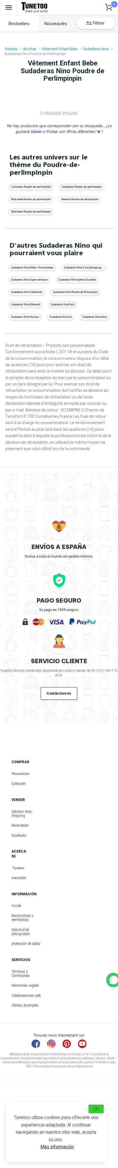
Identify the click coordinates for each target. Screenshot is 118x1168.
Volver (37, 131)
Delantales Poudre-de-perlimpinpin (31, 211)
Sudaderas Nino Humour (25, 316)
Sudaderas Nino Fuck (62, 304)
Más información (57, 1147)
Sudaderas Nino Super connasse (29, 279)
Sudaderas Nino (96, 49)
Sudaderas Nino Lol (61, 316)
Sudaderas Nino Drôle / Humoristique (32, 267)
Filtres (98, 23)
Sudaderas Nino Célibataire (26, 292)
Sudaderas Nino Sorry (94, 316)
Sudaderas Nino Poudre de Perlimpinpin (75, 292)
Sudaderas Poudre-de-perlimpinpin (82, 186)
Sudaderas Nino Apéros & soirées (77, 279)
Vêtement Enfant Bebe (60, 49)
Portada (11, 49)
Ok (96, 1108)
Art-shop (29, 49)
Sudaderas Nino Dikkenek (25, 304)
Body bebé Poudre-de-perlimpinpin (31, 199)
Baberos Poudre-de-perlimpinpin (80, 199)
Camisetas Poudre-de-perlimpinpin (31, 186)
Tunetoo (18, 868)
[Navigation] (8, 7)
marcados (18, 878)
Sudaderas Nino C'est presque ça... (83, 267)
